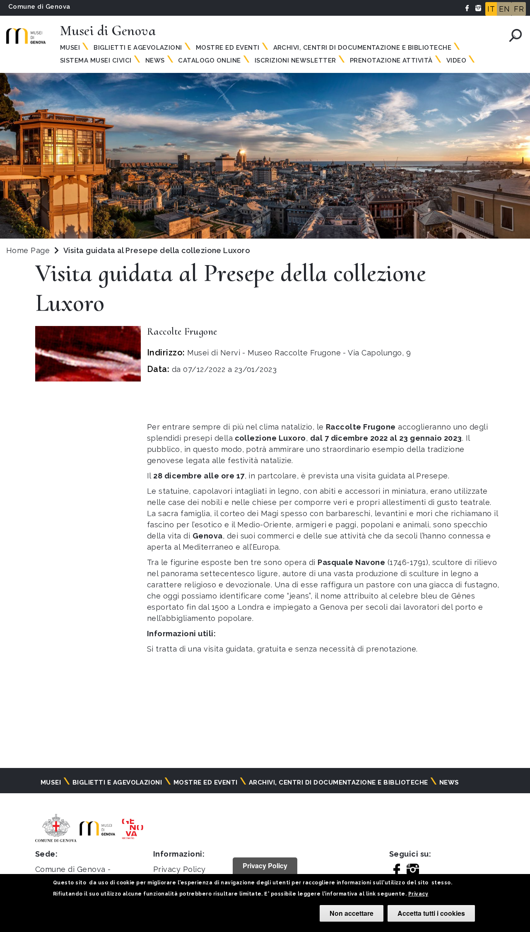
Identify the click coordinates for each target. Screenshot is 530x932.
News (155, 60)
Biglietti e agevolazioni (138, 47)
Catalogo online (209, 60)
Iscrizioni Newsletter (295, 60)
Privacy (418, 894)
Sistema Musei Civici (96, 60)
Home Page (28, 250)
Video (456, 60)
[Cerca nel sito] (515, 35)
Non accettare (351, 913)
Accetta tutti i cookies (431, 913)
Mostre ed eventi (228, 47)
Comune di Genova (39, 6)
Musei (70, 47)
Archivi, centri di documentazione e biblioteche (362, 47)
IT (491, 9)
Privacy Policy (179, 869)
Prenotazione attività (391, 60)
